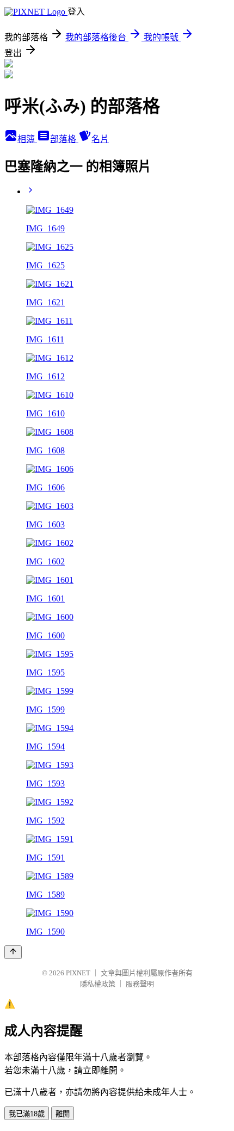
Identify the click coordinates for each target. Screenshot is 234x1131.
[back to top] (13, 952)
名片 (100, 139)
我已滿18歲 (27, 1114)
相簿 (27, 139)
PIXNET (78, 973)
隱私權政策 (97, 984)
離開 (63, 1114)
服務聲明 (140, 984)
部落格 (64, 139)
